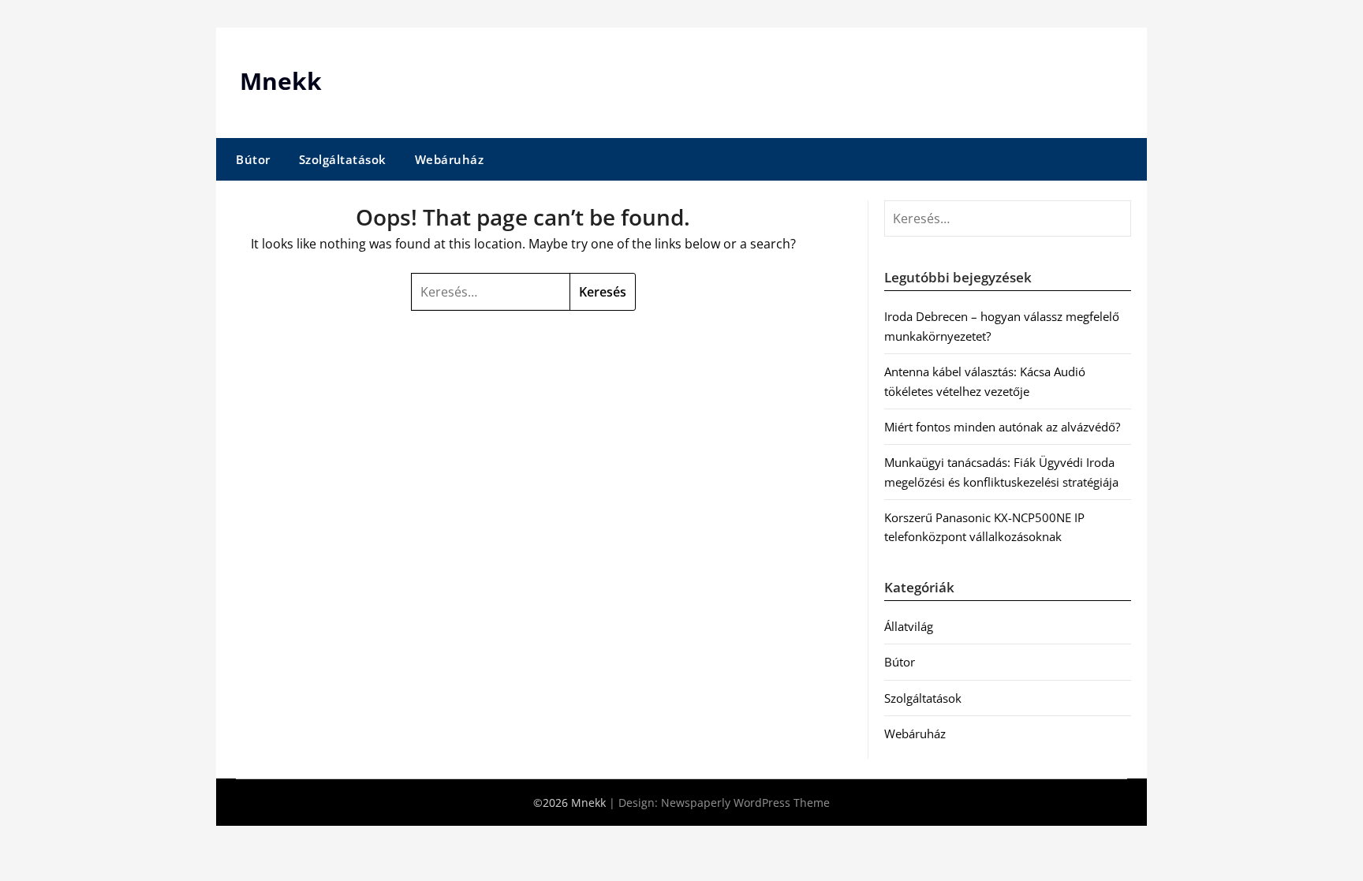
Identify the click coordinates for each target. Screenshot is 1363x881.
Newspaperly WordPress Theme (745, 802)
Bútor (253, 159)
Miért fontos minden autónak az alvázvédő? (1002, 427)
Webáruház (449, 159)
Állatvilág (908, 626)
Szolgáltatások (342, 159)
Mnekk (281, 81)
